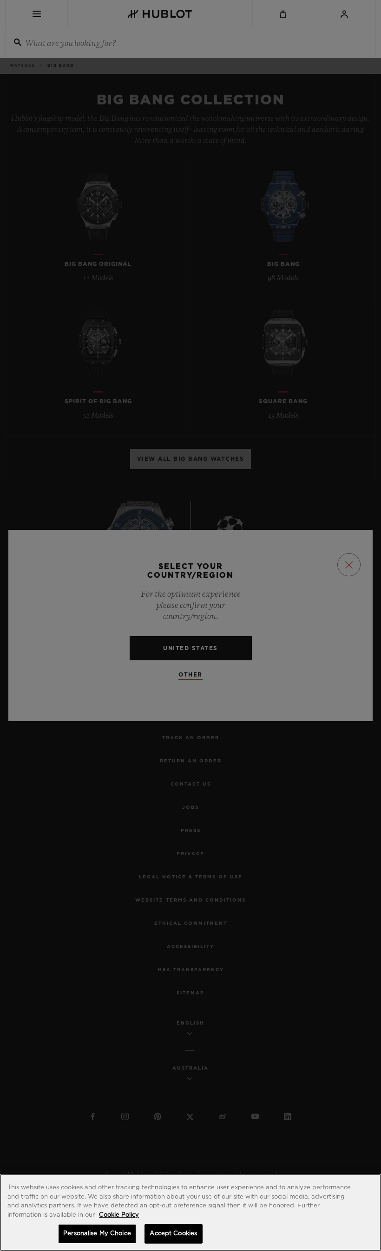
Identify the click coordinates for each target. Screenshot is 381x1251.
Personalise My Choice (97, 1234)
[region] (190, 1212)
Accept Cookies (173, 1234)
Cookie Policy (119, 1215)
